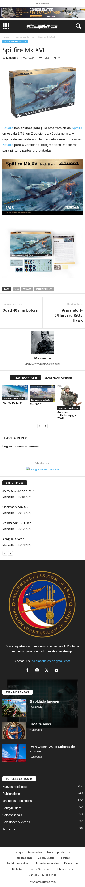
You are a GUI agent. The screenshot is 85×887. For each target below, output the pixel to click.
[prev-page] (39, 425)
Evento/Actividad (40, 869)
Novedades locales (47, 863)
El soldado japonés (44, 701)
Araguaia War (13, 539)
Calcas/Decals (12, 815)
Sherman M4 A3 (15, 507)
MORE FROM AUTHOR (58, 377)
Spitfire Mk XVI (44, 289)
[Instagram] (38, 670)
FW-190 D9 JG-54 (12, 402)
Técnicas (8, 829)
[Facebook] (28, 670)
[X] (48, 670)
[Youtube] (57, 670)
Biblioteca (18, 869)
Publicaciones (11, 794)
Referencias (71, 863)
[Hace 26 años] (14, 730)
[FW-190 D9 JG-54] (15, 392)
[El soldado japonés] (14, 708)
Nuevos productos (23, 36)
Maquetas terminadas (17, 801)
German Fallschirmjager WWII (66, 415)
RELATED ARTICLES (25, 377)
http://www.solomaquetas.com (43, 364)
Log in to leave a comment (21, 446)
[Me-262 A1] (42, 393)
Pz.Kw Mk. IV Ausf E (18, 523)
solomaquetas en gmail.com (51, 661)
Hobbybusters (11, 808)
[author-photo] (42, 342)
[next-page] (45, 425)
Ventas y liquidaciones (42, 874)
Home (5, 36)
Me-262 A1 (36, 404)
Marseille (12, 57)
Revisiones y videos (16, 822)
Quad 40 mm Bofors (20, 310)
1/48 (16, 289)
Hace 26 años (40, 724)
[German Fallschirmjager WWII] (70, 397)
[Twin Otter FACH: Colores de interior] (14, 753)
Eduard (8, 128)
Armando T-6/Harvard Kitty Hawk (69, 315)
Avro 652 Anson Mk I (18, 491)
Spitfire (77, 128)
